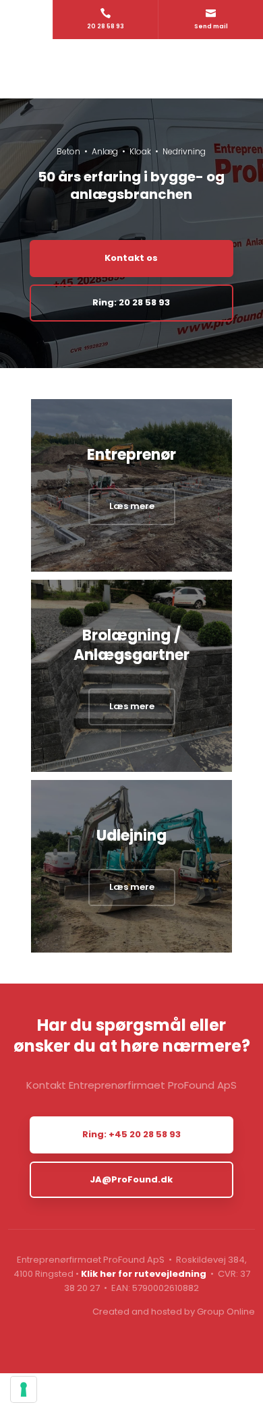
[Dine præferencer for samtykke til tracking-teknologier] (23, 1389)
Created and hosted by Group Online (173, 1311)
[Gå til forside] (132, 68)
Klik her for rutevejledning (143, 1273)
